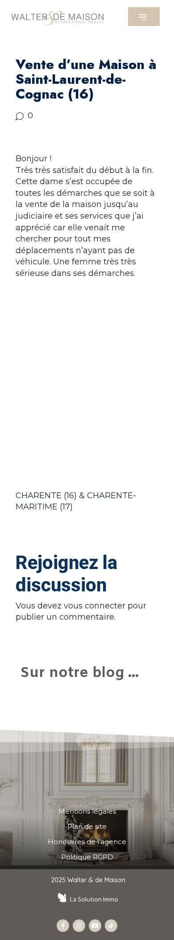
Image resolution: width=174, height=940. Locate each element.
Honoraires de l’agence (87, 842)
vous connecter (94, 606)
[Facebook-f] (63, 925)
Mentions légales (87, 811)
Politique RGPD (87, 857)
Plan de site (87, 827)
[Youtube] (95, 925)
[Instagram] (79, 925)
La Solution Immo (94, 899)
